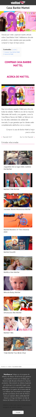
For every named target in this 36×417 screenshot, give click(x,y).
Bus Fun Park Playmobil (26, 137)
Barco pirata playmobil (22, 396)
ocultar (14, 50)
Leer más (25, 407)
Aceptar (18, 412)
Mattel (16, 37)
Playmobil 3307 (7, 137)
